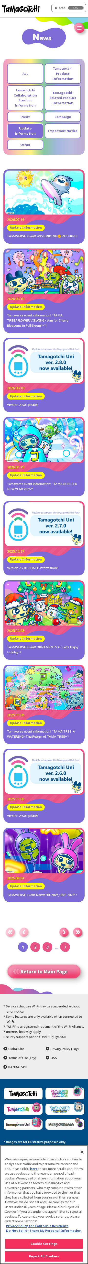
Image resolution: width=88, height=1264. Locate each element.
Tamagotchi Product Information (62, 73)
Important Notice (62, 131)
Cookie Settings (44, 1244)
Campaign (63, 117)
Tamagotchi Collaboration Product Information (25, 98)
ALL (25, 73)
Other (25, 144)
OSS (54, 1058)
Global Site (16, 1049)
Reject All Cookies (44, 1256)
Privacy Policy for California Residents (37, 1226)
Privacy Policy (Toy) (65, 1049)
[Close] (82, 1152)
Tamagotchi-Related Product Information (62, 97)
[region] (44, 1204)
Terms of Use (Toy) (22, 1058)
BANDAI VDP (17, 1067)
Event (25, 117)
